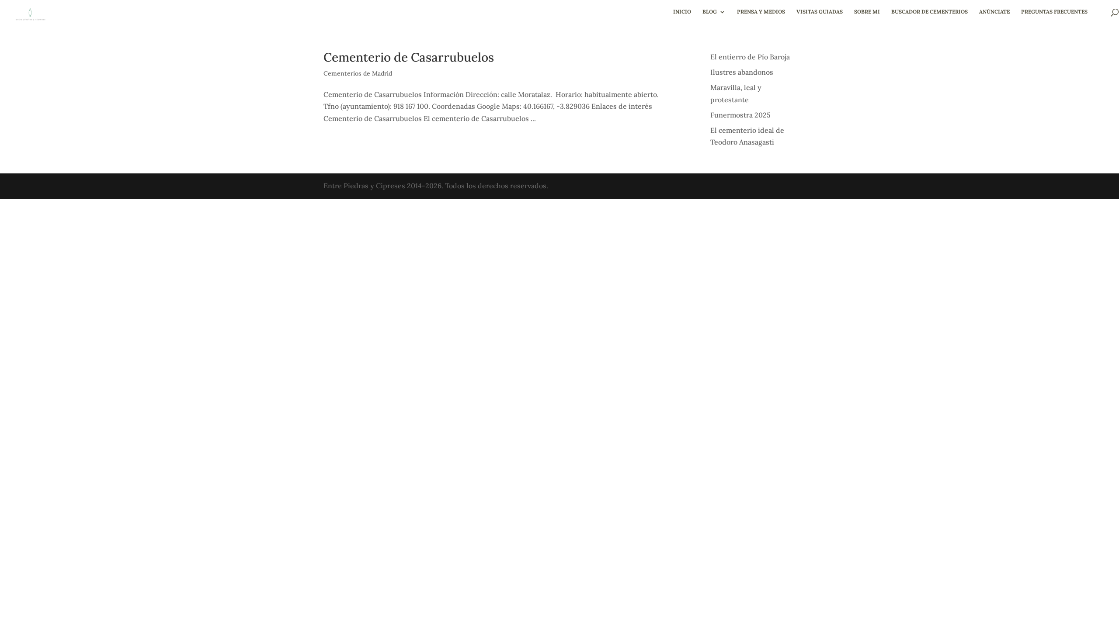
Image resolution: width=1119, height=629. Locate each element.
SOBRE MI (867, 12)
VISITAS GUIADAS (819, 12)
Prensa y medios (761, 12)
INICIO (682, 12)
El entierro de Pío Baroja (750, 56)
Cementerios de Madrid (357, 73)
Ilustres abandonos (741, 72)
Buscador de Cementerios (929, 12)
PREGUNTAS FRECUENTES (1054, 12)
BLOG (709, 12)
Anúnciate (994, 12)
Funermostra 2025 (740, 115)
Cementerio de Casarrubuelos (408, 57)
